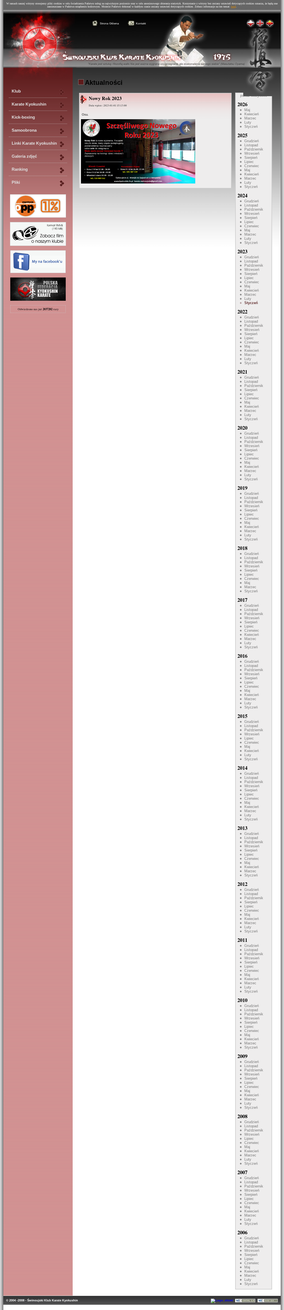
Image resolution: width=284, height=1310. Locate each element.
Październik (253, 149)
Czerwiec (251, 166)
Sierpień (250, 158)
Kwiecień (251, 114)
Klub (16, 91)
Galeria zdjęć (24, 156)
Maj (247, 110)
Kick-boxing (23, 117)
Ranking (20, 169)
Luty (247, 122)
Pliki (16, 182)
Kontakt (141, 23)
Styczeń (251, 126)
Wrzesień (251, 153)
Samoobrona (24, 130)
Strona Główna (109, 23)
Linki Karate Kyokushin (34, 143)
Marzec (250, 118)
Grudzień (251, 141)
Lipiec (249, 162)
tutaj (233, 6)
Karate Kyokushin (29, 104)
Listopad (251, 145)
